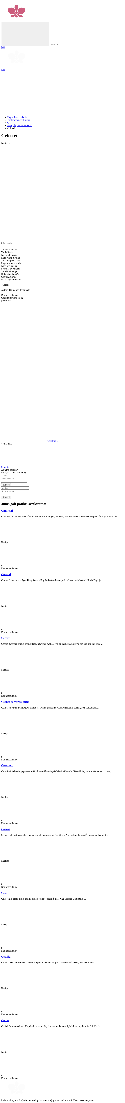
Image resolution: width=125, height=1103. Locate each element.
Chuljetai (7, 510)
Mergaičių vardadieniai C (19, 125)
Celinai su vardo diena (15, 701)
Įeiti (3, 69)
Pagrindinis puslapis (17, 117)
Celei (4, 892)
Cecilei (5, 1020)
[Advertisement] (62, 92)
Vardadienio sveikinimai (18, 120)
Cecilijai (6, 956)
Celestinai (7, 765)
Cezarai (6, 574)
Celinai (5, 829)
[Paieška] (25, 34)
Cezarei (6, 638)
